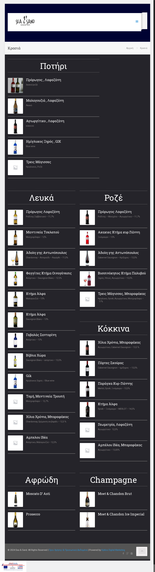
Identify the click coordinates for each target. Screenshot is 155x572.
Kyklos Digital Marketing (113, 550)
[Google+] (127, 553)
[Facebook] (123, 553)
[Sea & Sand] (25, 21)
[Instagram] (131, 553)
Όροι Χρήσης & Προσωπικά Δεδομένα (68, 550)
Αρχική (129, 48)
